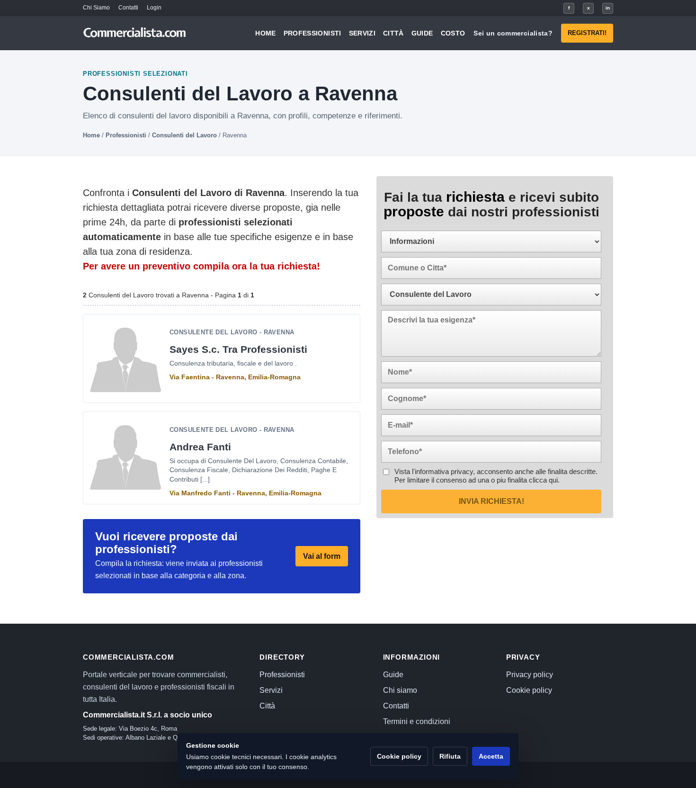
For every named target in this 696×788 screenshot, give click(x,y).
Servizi (362, 33)
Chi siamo (400, 690)
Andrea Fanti (200, 446)
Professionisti (312, 33)
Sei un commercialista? (513, 33)
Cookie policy (529, 690)
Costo (453, 33)
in (608, 7)
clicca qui (543, 480)
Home (265, 33)
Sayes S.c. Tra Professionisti (238, 349)
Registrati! (587, 32)
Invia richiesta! (491, 501)
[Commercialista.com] (135, 33)
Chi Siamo (96, 7)
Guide (422, 33)
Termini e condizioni (416, 721)
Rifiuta (450, 756)
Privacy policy (529, 675)
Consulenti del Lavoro (184, 135)
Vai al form (321, 556)
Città (393, 33)
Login (154, 7)
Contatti (128, 7)
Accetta (491, 756)
